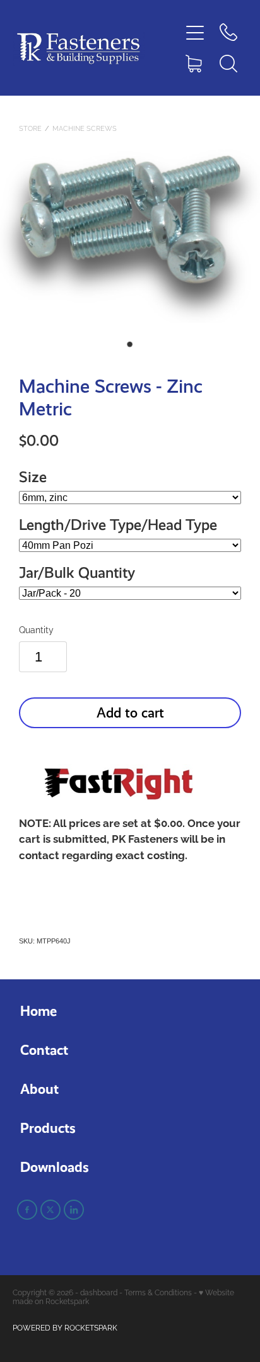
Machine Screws (84, 128)
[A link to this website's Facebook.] (27, 1210)
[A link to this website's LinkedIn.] (74, 1210)
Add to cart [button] (130, 713)
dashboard (98, 1291)
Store (30, 128)
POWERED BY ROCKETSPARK (65, 1327)
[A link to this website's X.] (50, 1210)
